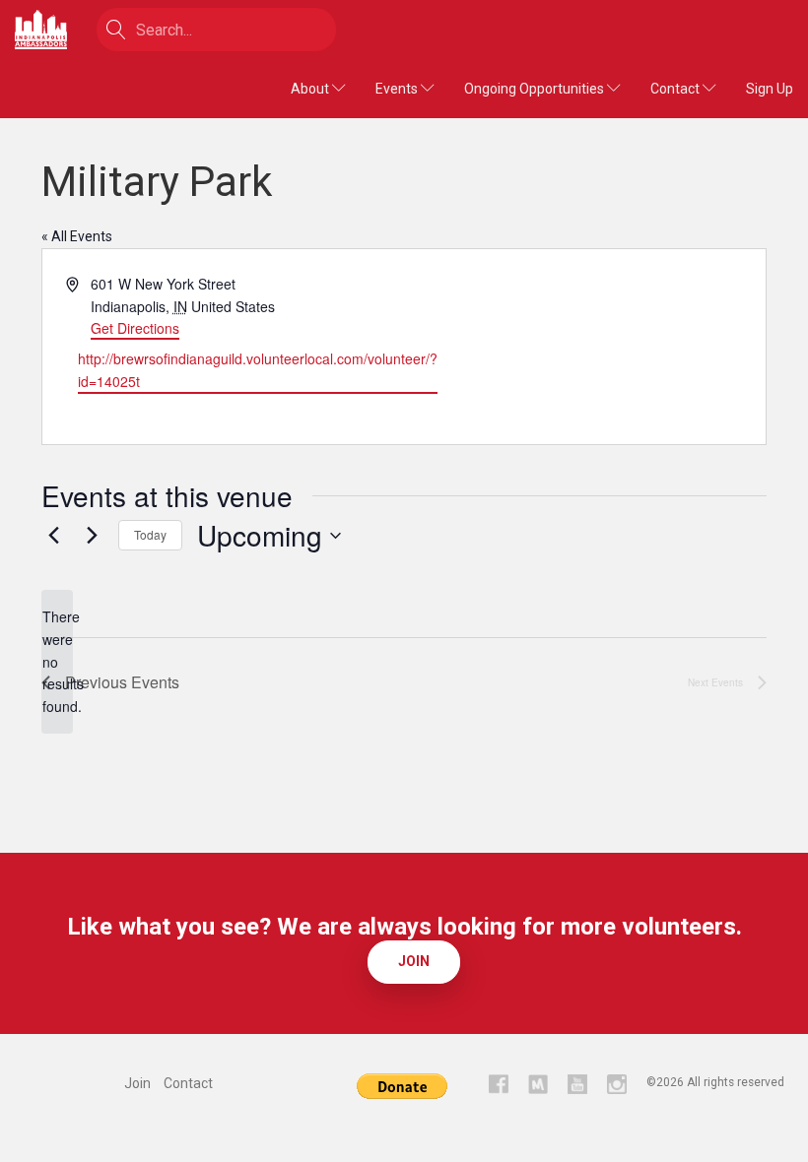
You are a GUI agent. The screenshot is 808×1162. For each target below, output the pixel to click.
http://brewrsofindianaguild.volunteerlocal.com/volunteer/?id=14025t (258, 370)
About (311, 89)
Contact (676, 89)
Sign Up (769, 89)
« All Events (76, 236)
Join (414, 961)
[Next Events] (91, 536)
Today (150, 534)
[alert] (57, 661)
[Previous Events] (53, 536)
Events (398, 89)
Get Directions (135, 328)
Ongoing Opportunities (535, 89)
